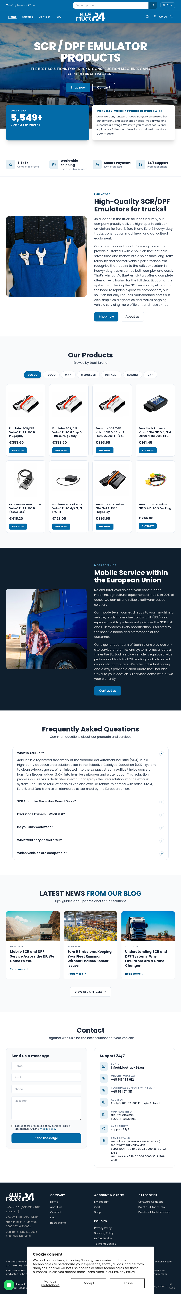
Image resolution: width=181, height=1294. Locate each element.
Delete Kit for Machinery (154, 1212)
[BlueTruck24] (90, 17)
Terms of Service (105, 1244)
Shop (97, 1212)
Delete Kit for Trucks (151, 1207)
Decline (127, 1283)
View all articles (89, 992)
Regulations (58, 1223)
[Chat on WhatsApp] (9, 1285)
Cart (97, 1207)
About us (132, 316)
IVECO (51, 375)
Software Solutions (150, 1202)
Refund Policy (103, 1238)
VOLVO (33, 375)
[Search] (152, 5)
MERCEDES (88, 375)
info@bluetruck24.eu (23, 5)
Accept (88, 1283)
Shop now (78, 87)
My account (102, 1202)
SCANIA (132, 375)
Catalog (28, 17)
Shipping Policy (103, 1233)
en (168, 5)
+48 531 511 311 (121, 1091)
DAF (150, 375)
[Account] (154, 16)
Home (12, 17)
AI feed (172, 1286)
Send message (46, 1138)
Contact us (107, 690)
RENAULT (111, 375)
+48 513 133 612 (122, 1079)
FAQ (58, 17)
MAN (68, 375)
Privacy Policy (124, 1272)
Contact (44, 17)
